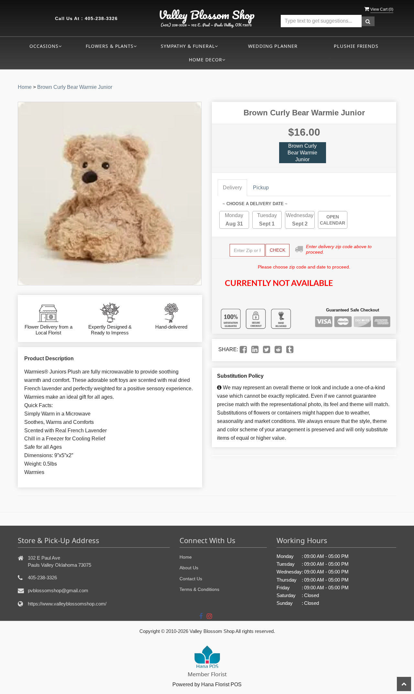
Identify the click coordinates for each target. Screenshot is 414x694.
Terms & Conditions (199, 589)
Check (277, 250)
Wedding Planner (273, 46)
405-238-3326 (101, 18)
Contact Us (191, 578)
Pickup (261, 187)
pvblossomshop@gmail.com (58, 590)
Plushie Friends (356, 46)
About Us (189, 567)
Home (25, 87)
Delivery (232, 187)
